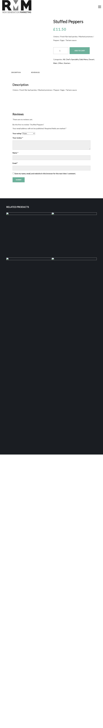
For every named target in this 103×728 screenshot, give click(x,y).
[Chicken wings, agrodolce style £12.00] (28, 351)
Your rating (17, 133)
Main (55, 63)
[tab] (16, 72)
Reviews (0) (35, 72)
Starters (67, 63)
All (64, 59)
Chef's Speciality (72, 59)
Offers (60, 63)
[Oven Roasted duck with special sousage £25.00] (28, 234)
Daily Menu (83, 59)
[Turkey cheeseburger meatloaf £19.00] (74, 351)
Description (16, 72)
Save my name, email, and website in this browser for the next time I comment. (45, 173)
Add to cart (79, 51)
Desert (91, 59)
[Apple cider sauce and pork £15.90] (74, 234)
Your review (18, 138)
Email (15, 163)
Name (15, 153)
